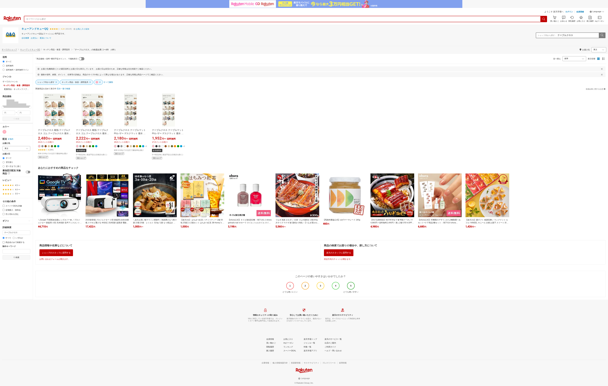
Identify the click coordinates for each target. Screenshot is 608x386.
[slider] (2, 107)
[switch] (28, 172)
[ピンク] (4, 132)
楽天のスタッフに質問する (338, 253)
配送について (45, 38)
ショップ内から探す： (547, 35)
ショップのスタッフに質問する (56, 253)
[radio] (4, 62)
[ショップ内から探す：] (602, 35)
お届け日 (6, 154)
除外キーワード (9, 246)
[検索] (544, 19)
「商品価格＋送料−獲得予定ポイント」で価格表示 (56, 59)
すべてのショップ (9, 49)
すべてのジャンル (10, 81)
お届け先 (6, 143)
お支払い (34, 38)
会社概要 (25, 38)
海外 (11, 139)
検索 (17, 119)
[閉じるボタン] (602, 68)
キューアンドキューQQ (35, 28)
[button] (597, 12)
